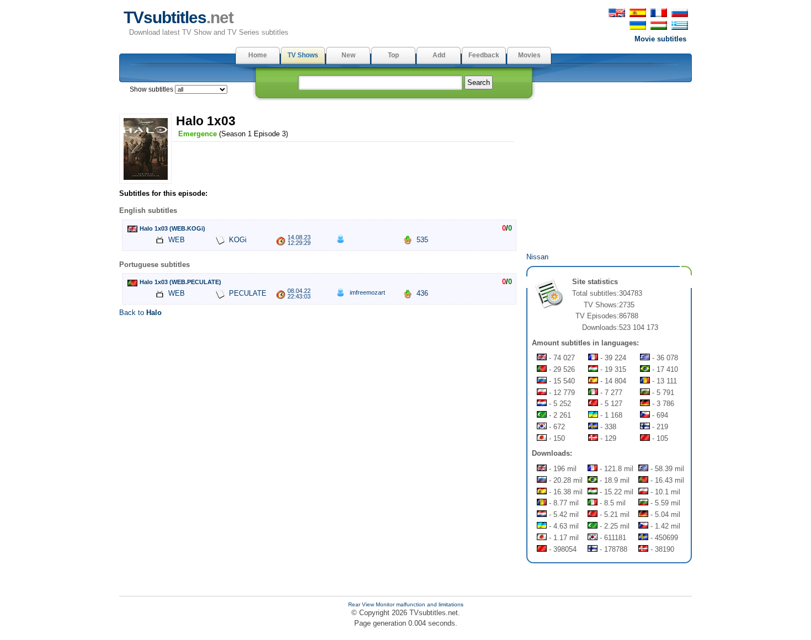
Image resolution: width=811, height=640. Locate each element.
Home (257, 55)
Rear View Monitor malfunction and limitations (405, 604)
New (348, 55)
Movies (529, 55)
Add (439, 55)
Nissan (537, 257)
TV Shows (302, 55)
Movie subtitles (660, 39)
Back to (140, 312)
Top (393, 55)
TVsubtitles (178, 17)
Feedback (483, 55)
